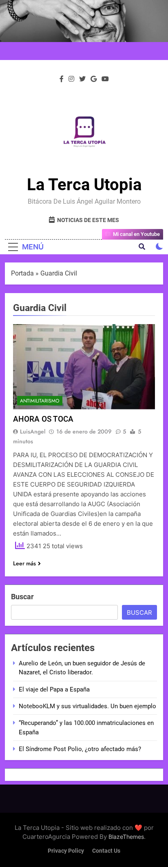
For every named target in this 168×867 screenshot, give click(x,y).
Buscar (22, 596)
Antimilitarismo (40, 401)
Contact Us (106, 850)
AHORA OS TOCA (43, 419)
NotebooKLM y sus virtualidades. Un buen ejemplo (87, 706)
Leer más (24, 563)
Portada (22, 273)
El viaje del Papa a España (54, 689)
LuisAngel (32, 431)
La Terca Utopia (84, 184)
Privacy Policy (66, 850)
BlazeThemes (126, 836)
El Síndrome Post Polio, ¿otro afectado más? (80, 749)
